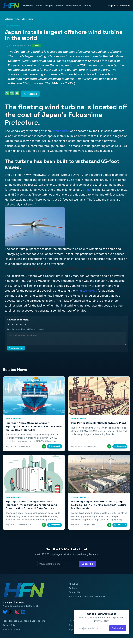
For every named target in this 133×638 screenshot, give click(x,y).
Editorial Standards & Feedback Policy (88, 596)
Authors (73, 588)
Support (73, 629)
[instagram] (17, 612)
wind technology (86, 290)
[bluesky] (5, 612)
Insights (49, 5)
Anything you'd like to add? (25, 329)
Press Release (73, 5)
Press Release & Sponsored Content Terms (25, 621)
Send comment (16, 348)
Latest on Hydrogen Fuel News (19, 19)
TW (11, 93)
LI (17, 93)
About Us (73, 584)
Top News (28, 5)
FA (7, 93)
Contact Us (74, 592)
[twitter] (11, 612)
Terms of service (11, 629)
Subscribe (125, 5)
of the (87, 189)
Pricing (87, 5)
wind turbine (61, 131)
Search (59, 5)
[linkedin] (23, 612)
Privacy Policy (10, 625)
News (39, 5)
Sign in (111, 5)
